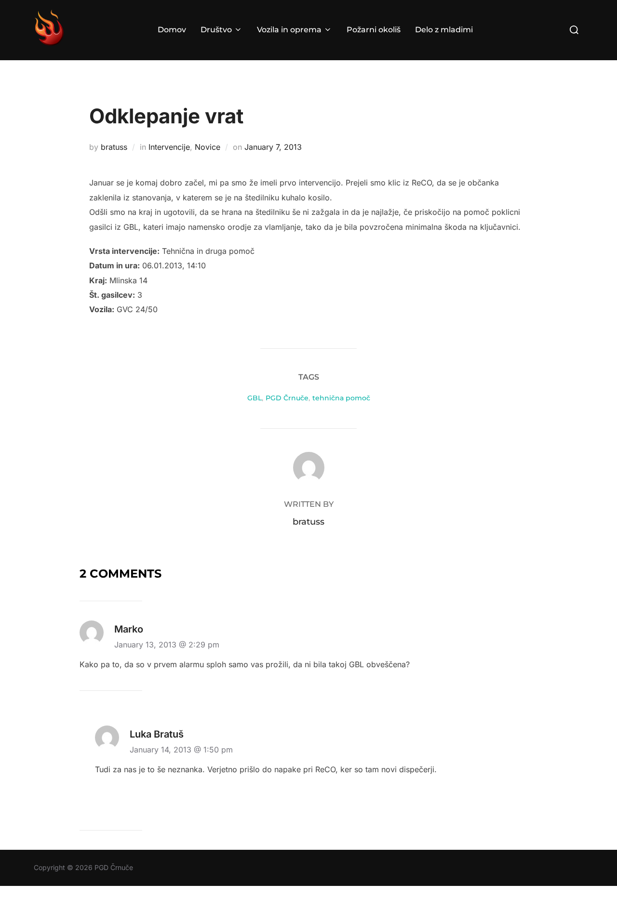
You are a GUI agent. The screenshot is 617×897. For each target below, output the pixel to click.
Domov (172, 29)
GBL (254, 398)
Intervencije (169, 147)
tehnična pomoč (341, 398)
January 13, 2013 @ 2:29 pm (166, 644)
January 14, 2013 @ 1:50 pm (181, 749)
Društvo (216, 29)
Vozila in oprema (289, 29)
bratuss (114, 147)
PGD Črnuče (287, 398)
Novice (207, 147)
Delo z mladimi (444, 29)
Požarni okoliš (374, 29)
